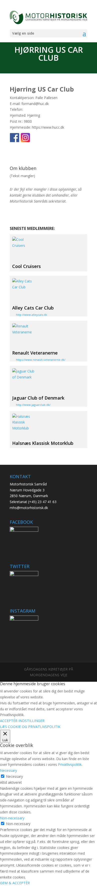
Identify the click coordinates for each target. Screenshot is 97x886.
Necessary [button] (8, 770)
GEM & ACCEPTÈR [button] (15, 883)
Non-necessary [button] (12, 818)
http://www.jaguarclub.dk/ (33, 405)
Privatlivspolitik (70, 764)
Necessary (14, 776)
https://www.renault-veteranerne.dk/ (40, 360)
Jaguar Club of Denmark (38, 398)
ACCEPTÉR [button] (8, 720)
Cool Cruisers (26, 266)
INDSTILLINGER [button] (31, 720)
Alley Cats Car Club (33, 308)
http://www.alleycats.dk (31, 314)
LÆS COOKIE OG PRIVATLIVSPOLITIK (30, 726)
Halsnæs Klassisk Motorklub (42, 443)
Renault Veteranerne (35, 353)
